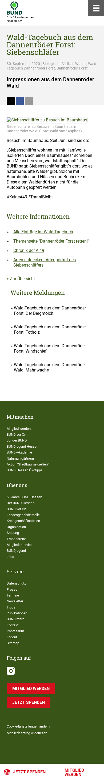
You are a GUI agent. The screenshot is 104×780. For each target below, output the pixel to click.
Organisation (16, 527)
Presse (12, 589)
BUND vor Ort (16, 434)
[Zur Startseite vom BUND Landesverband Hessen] (14, 8)
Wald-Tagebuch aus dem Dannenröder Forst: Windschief (50, 348)
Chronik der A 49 (28, 250)
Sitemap (13, 643)
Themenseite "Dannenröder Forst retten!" (51, 241)
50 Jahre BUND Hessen (24, 497)
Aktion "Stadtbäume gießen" (28, 464)
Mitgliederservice (20, 545)
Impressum (15, 631)
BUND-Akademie (19, 452)
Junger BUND (17, 440)
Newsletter (15, 601)
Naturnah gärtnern (20, 458)
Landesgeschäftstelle (23, 515)
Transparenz (16, 539)
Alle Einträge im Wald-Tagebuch (43, 231)
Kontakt (12, 625)
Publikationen (17, 613)
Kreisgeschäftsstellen (23, 521)
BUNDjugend (16, 551)
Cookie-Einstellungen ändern (28, 726)
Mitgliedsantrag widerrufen (27, 733)
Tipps (11, 607)
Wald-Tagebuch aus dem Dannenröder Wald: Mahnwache (50, 367)
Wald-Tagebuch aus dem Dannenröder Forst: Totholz (50, 329)
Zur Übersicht (22, 278)
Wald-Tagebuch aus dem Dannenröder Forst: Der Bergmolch (50, 310)
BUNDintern (15, 619)
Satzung (13, 533)
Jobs (10, 557)
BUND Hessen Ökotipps (25, 470)
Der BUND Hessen (20, 503)
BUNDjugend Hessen (22, 446)
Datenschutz (16, 583)
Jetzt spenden (29, 771)
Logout (12, 637)
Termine (13, 595)
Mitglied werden (74, 772)
